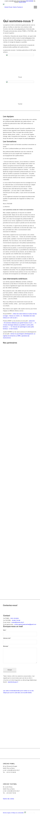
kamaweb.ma (6, 814)
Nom (4, 630)
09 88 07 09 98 (22, 2)
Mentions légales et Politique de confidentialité (13, 812)
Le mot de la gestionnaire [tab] (10, 158)
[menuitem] (34, 7)
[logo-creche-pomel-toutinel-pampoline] (16, 7)
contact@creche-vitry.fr (17, 622)
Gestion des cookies (8, 799)
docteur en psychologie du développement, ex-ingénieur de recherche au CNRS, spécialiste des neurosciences (19, 336)
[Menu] (34, 7)
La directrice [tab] (6, 206)
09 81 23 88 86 (29, 1)
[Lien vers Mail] (35, 816)
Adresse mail (7, 638)
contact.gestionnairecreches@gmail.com (25, 624)
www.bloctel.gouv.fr (13, 682)
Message (6, 646)
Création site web (30, 812)
